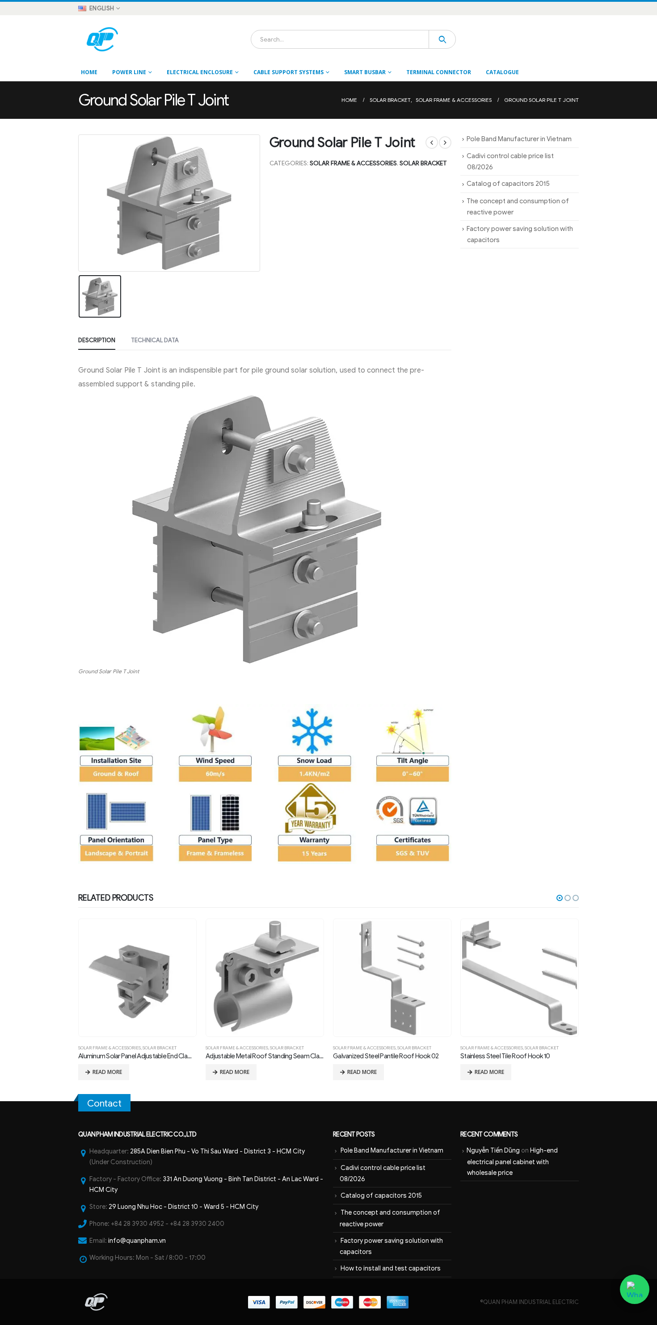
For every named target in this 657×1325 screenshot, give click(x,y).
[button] (560, 898)
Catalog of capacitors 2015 (508, 184)
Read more (107, 1072)
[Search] (442, 39)
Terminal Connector (438, 72)
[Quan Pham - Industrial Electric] (103, 39)
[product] (137, 978)
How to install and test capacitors (391, 1268)
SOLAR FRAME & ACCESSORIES (353, 163)
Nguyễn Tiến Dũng (493, 1150)
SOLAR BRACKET (423, 163)
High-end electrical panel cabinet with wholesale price (512, 1161)
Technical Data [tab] (155, 340)
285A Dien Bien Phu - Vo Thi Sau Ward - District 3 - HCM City (217, 1151)
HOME (89, 72)
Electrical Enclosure (200, 72)
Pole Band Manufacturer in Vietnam (519, 139)
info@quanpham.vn (137, 1241)
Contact (104, 1103)
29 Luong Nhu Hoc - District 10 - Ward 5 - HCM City (183, 1207)
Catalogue (502, 72)
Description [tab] (96, 340)
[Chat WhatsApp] (634, 1289)
